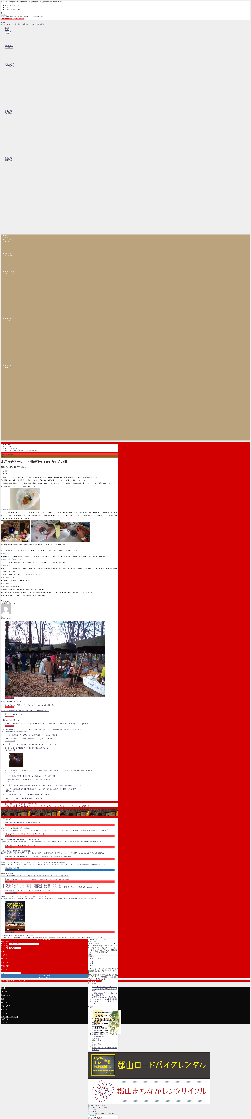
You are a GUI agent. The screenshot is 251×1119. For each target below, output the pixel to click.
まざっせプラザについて (13, 5)
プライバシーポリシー (12, 9)
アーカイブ (92, 1118)
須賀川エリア (5, 962)
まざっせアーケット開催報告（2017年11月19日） (22, 804)
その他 (3, 456)
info (6, 473)
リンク (7, 7)
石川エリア (5, 969)
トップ (3, 951)
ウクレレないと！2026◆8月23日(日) (104, 999)
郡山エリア (5, 959)
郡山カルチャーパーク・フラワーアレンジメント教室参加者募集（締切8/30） (104, 989)
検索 (90, 954)
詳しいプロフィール (95, 981)
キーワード (92, 939)
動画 (2, 999)
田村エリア (5, 966)
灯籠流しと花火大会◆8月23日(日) (104, 997)
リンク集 (4, 1022)
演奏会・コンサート (8, 995)
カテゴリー (92, 941)
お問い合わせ (19, 18)
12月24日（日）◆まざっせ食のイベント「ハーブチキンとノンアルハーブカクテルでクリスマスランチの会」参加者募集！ (48, 806)
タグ (89, 946)
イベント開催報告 (7, 454)
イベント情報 (7, 18)
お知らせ (4, 955)
